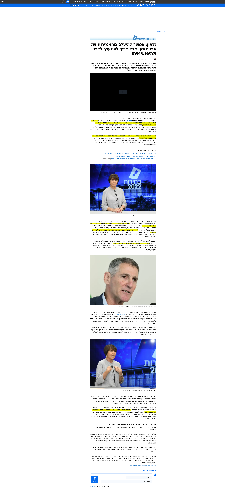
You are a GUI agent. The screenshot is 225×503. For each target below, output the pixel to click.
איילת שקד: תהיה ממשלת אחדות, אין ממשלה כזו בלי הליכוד (135, 156)
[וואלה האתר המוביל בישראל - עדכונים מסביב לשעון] (153, 2)
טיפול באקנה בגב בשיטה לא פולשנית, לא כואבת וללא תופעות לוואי (133, 159)
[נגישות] (2, 2)
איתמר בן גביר (139, 465)
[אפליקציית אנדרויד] (78, 5)
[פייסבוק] (71, 5)
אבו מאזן (129, 121)
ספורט (141, 1)
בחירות (135, 1)
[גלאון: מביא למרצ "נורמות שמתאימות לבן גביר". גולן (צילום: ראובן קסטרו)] (123, 281)
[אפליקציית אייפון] (76, 5)
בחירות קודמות (99, 5)
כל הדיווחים (132, 5)
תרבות (129, 1)
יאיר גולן (145, 465)
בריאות (108, 1)
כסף (118, 1)
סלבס (123, 1)
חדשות (147, 1)
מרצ (149, 465)
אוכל (113, 1)
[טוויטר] (73, 5)
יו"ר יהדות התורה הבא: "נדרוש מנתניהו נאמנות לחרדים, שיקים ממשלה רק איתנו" (128, 153)
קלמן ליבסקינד (120, 314)
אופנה (89, 1)
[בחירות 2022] (123, 38)
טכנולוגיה (95, 1)
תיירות (102, 1)
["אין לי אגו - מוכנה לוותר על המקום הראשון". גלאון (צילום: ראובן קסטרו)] (123, 365)
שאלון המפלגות (116, 5)
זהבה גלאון (153, 465)
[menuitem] (146, 2)
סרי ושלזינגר (124, 5)
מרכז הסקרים (107, 5)
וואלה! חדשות (89, 5)
